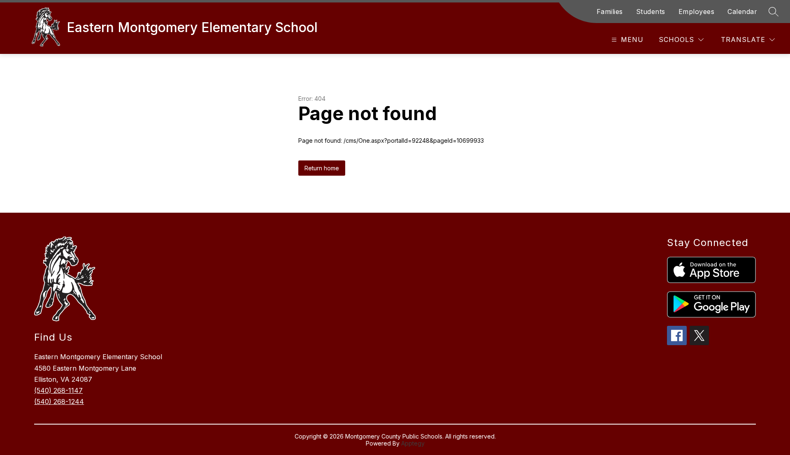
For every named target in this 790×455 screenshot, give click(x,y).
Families (610, 11)
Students (650, 11)
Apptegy (413, 443)
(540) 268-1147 (58, 390)
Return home (321, 168)
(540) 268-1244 (59, 401)
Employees (696, 11)
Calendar (742, 11)
